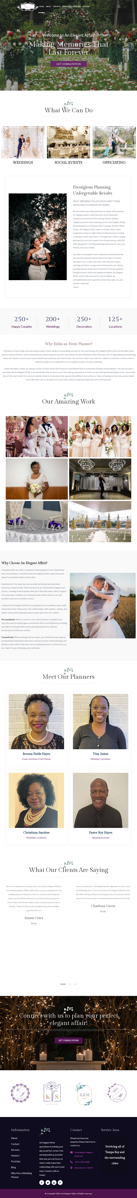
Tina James (100, 754)
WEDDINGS (23, 163)
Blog (13, 1167)
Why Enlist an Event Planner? (68, 344)
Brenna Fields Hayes (36, 754)
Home (41, 6)
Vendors (77, 6)
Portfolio (66, 6)
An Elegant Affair (69, 1193)
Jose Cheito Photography (37, 534)
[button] (130, 46)
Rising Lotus (100, 491)
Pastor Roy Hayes (100, 832)
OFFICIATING (114, 163)
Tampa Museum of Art (100, 534)
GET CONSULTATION (68, 63)
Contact (87, 6)
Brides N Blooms (100, 449)
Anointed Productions (36, 491)
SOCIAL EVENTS (68, 163)
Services (57, 6)
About (48, 6)
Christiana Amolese (36, 832)
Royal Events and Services (37, 449)
